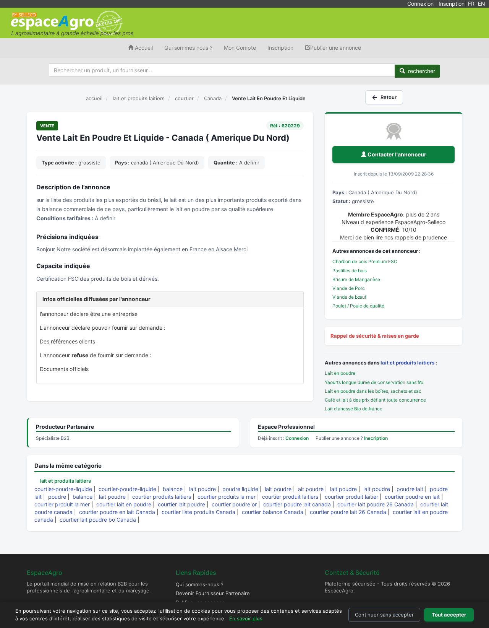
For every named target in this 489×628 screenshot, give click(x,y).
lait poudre (202, 489)
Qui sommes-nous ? (199, 584)
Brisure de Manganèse (356, 279)
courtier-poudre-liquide (63, 489)
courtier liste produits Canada (198, 512)
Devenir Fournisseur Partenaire (213, 593)
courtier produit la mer (62, 504)
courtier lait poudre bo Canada (98, 519)
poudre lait (410, 489)
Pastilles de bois (349, 270)
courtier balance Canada (272, 512)
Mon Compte (240, 47)
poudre (57, 496)
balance (173, 489)
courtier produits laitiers (161, 496)
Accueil (143, 47)
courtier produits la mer (227, 496)
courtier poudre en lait (412, 496)
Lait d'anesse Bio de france (353, 409)
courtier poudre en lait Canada (117, 512)
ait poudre (311, 489)
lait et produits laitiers (407, 363)
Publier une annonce (335, 47)
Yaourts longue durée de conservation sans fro (374, 382)
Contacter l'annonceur (396, 154)
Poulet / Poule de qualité (358, 306)
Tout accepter (449, 615)
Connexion (420, 3)
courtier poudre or (234, 504)
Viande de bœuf (349, 297)
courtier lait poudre (181, 504)
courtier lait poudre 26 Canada (375, 504)
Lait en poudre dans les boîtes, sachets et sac (373, 391)
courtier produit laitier (351, 496)
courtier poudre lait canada (297, 504)
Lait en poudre (340, 373)
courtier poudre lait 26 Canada (348, 512)
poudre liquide (240, 489)
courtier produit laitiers (290, 496)
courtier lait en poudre (123, 504)
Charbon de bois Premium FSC (364, 261)
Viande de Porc (348, 288)
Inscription (452, 3)
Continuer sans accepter (384, 615)
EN (481, 3)
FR (471, 3)
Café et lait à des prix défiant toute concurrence (375, 400)
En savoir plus (245, 618)
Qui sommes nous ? (188, 47)
